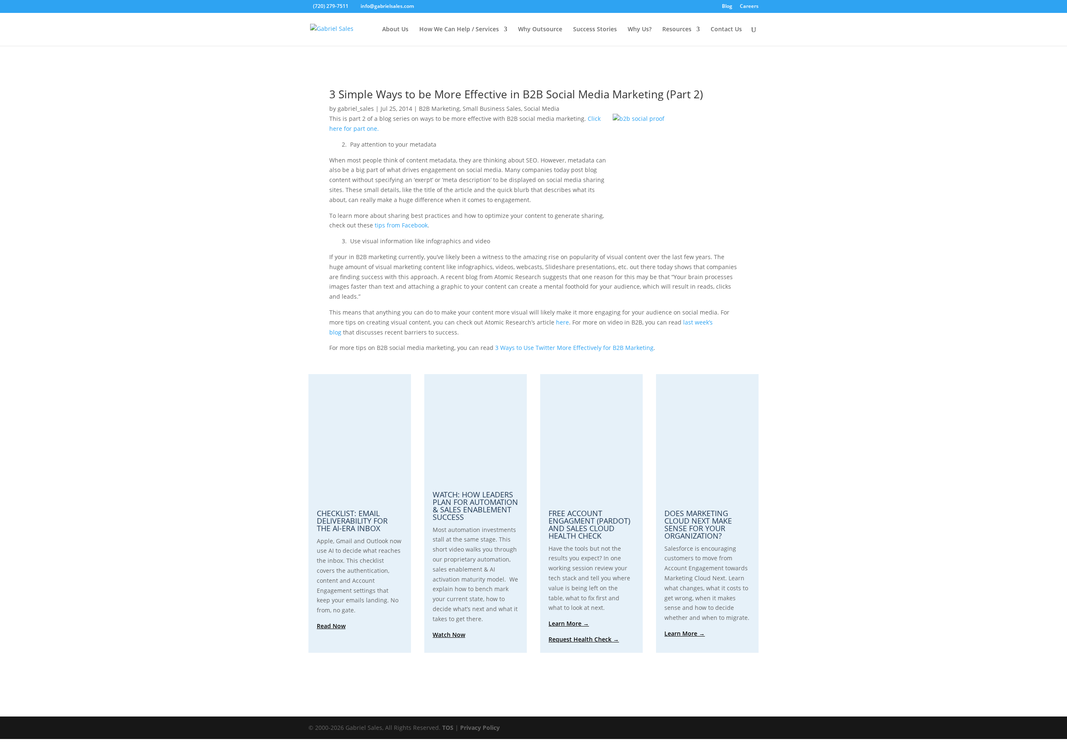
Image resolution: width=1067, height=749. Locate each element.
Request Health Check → (584, 639)
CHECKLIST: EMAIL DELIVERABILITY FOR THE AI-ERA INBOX (352, 520)
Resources (676, 29)
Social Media (541, 108)
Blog (727, 7)
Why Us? (639, 29)
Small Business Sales (492, 108)
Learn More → (569, 623)
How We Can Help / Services (459, 29)
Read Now (331, 626)
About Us (395, 29)
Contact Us (726, 29)
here (562, 322)
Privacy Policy (480, 728)
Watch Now (449, 635)
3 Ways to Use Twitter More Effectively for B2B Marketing (574, 348)
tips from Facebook (401, 225)
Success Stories (595, 29)
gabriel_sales (356, 108)
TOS (447, 728)
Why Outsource (540, 29)
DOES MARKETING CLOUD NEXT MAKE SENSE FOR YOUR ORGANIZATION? (698, 524)
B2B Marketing (439, 108)
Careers (749, 7)
